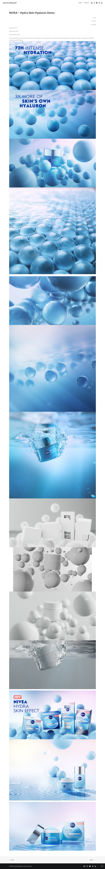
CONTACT (86, 2)
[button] (92, 3)
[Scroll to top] (102, 866)
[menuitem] (80, 3)
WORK (80, 2)
